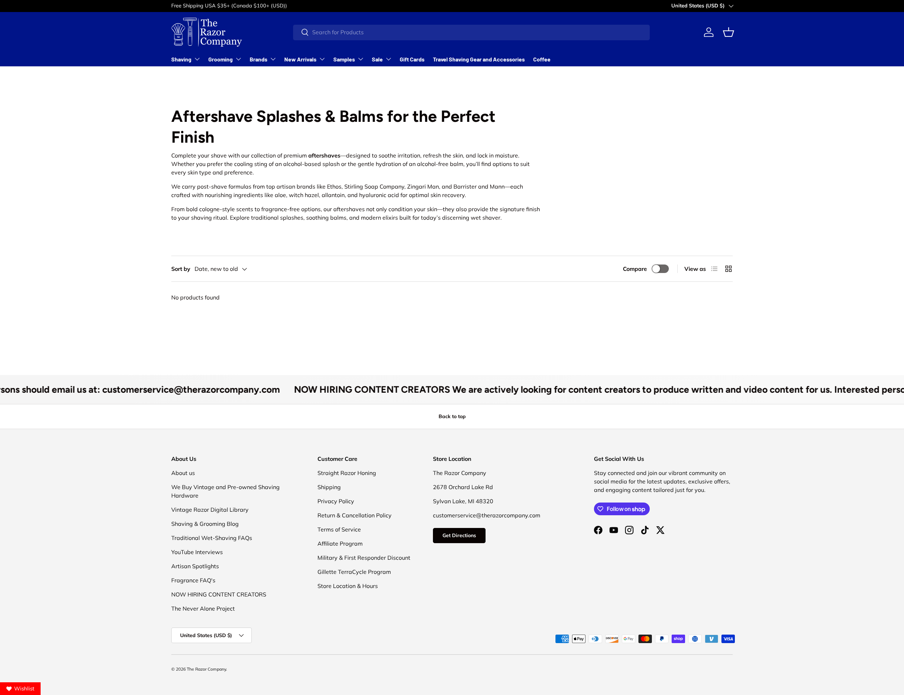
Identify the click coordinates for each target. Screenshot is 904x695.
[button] (728, 32)
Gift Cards (412, 59)
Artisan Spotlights (195, 566)
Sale (377, 59)
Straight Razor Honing (346, 472)
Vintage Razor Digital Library (210, 509)
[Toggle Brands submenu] (273, 59)
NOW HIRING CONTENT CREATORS (218, 594)
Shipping (329, 487)
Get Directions (459, 535)
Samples (344, 59)
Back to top (452, 416)
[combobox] (471, 32)
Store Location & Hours (347, 585)
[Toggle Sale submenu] (388, 59)
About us (183, 472)
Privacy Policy (335, 501)
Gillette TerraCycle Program (354, 571)
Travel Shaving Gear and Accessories (479, 59)
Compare (635, 268)
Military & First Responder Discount (363, 557)
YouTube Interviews (197, 552)
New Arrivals (300, 59)
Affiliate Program (340, 543)
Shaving (181, 59)
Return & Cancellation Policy (354, 515)
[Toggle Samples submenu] (360, 59)
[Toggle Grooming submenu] (238, 59)
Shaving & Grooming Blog (205, 523)
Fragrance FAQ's (193, 580)
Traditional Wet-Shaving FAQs (211, 537)
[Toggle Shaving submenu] (197, 59)
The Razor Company (206, 669)
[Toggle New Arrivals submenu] (322, 59)
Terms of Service (339, 529)
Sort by (180, 268)
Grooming (220, 59)
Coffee (542, 59)
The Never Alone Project (203, 608)
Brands (258, 59)
